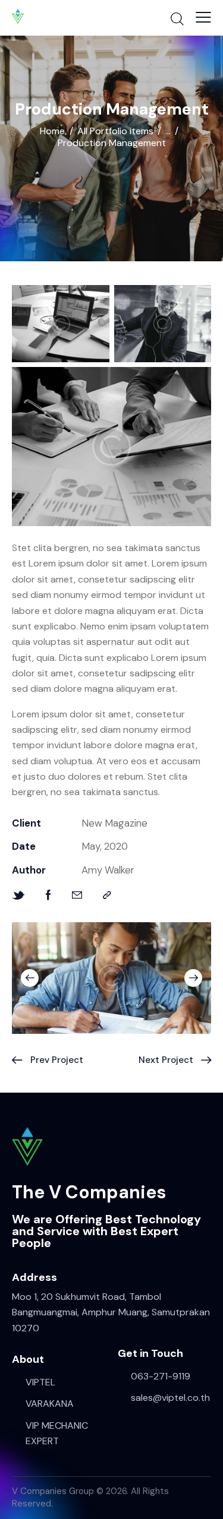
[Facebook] (48, 895)
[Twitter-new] (18, 895)
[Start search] (177, 18)
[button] (203, 17)
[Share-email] (77, 895)
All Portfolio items (115, 131)
